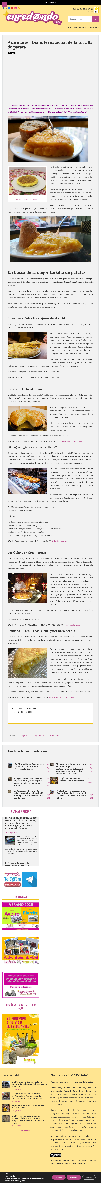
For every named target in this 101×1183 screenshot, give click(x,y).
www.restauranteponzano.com (62, 697)
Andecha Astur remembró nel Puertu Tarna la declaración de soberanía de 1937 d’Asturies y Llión (72, 794)
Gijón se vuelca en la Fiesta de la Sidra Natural (72, 779)
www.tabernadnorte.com (73, 441)
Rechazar (74, 1177)
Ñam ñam (54, 735)
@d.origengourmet (60, 541)
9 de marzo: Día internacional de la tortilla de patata (50, 45)
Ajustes (89, 1177)
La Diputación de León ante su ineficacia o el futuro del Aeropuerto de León (29, 766)
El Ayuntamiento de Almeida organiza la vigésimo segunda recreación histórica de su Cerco (28, 782)
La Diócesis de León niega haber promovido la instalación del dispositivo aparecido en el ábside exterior (29, 794)
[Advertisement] (50, 81)
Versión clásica (50, 2)
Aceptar (59, 1177)
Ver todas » (25, 1131)
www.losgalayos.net (72, 625)
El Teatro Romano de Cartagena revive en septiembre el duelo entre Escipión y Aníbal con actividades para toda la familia (20, 837)
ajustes (22, 1181)
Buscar (95, 19)
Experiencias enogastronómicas (35, 735)
